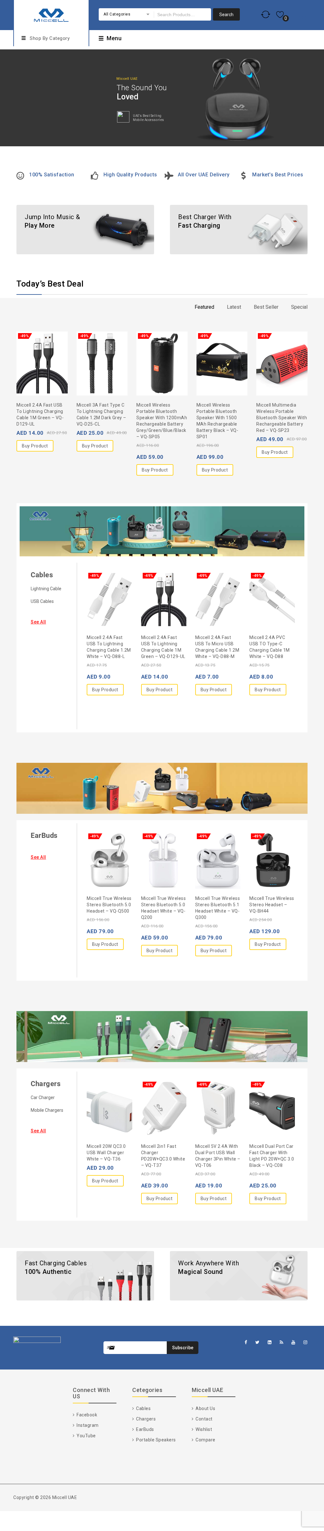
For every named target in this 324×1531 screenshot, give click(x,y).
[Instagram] (305, 1342)
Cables (42, 575)
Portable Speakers (155, 1439)
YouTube (86, 1435)
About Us (205, 1408)
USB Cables (42, 601)
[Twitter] (257, 1342)
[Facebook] (246, 1342)
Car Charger (43, 1097)
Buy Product (35, 445)
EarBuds (44, 835)
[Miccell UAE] (51, 14)
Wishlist (203, 1429)
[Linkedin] (270, 1342)
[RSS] (281, 1342)
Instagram (87, 1425)
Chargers (45, 1084)
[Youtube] (293, 1342)
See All (38, 621)
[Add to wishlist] (29, 349)
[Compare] (42, 349)
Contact (204, 1418)
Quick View (54, 349)
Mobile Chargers (47, 1110)
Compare (205, 1439)
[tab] (204, 307)
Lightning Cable (46, 588)
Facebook (86, 1414)
